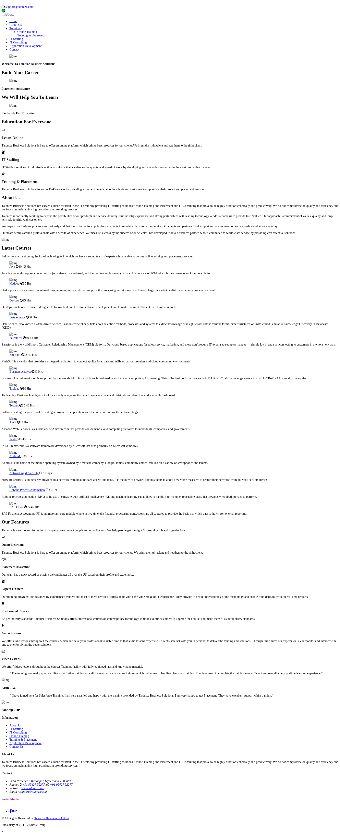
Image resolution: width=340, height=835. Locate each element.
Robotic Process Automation (27, 490)
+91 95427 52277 (17, 11)
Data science (17, 317)
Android (15, 456)
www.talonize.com (32, 788)
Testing (14, 405)
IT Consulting (18, 42)
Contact (14, 49)
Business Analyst (20, 371)
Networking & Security (24, 473)
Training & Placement (23, 739)
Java (12, 266)
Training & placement (30, 35)
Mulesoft (14, 354)
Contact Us (16, 746)
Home (13, 21)
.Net (12, 439)
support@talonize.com (19, 6)
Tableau (14, 388)
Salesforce (16, 337)
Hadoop (14, 283)
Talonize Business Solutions (51, 818)
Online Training (27, 31)
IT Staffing (16, 39)
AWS (13, 422)
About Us (15, 24)
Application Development (25, 46)
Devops (14, 300)
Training (15, 28)
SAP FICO (16, 507)
